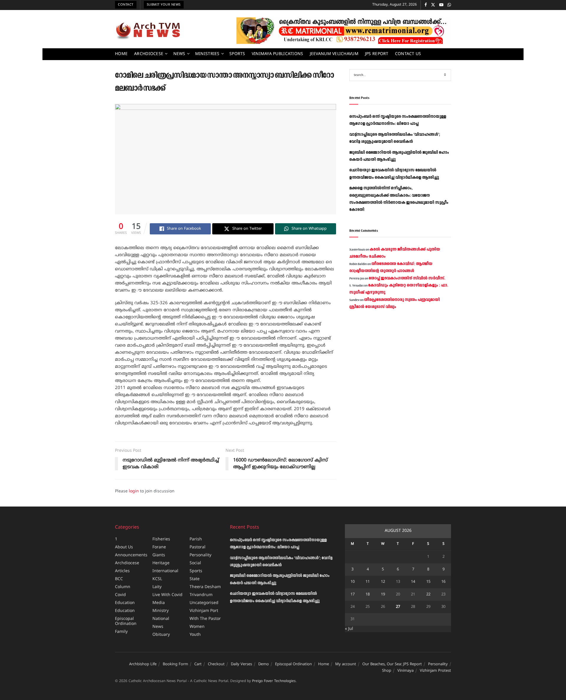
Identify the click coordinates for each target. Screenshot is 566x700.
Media (158, 602)
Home (121, 54)
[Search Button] (445, 75)
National (160, 618)
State (195, 579)
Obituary (161, 634)
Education (125, 602)
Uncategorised (204, 602)
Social (195, 563)
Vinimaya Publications (277, 54)
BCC (119, 579)
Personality (200, 555)
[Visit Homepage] (148, 30)
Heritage (161, 563)
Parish (196, 539)
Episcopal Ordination (125, 621)
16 (443, 582)
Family (121, 631)
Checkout (216, 664)
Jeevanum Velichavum (334, 54)
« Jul (349, 628)
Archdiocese (148, 54)
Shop (386, 670)
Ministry (160, 610)
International (165, 571)
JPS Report (377, 54)
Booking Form (175, 664)
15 (428, 582)
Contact (126, 5)
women (197, 626)
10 (353, 582)
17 (353, 594)
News (179, 54)
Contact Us (408, 54)
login (134, 491)
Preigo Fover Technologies (274, 681)
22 (428, 594)
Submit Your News (164, 5)
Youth (195, 634)
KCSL (157, 579)
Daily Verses (241, 664)
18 (368, 594)
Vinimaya (405, 670)
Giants (158, 555)
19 (383, 594)
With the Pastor (205, 618)
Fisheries (161, 539)
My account (345, 664)
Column (122, 587)
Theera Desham (205, 587)
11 (368, 582)
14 (413, 582)
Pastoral (197, 547)
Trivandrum (201, 595)
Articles (122, 571)
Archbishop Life (143, 664)
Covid (120, 595)
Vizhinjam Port (204, 610)
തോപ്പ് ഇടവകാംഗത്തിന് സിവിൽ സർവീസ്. (407, 278)
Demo (263, 664)
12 (383, 582)
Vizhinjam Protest (435, 670)
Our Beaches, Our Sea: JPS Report (392, 664)
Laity (157, 587)
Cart (198, 664)
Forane (159, 547)
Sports (237, 54)
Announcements (131, 555)
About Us (124, 547)
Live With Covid (167, 595)
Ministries (207, 54)
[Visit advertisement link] (343, 30)
